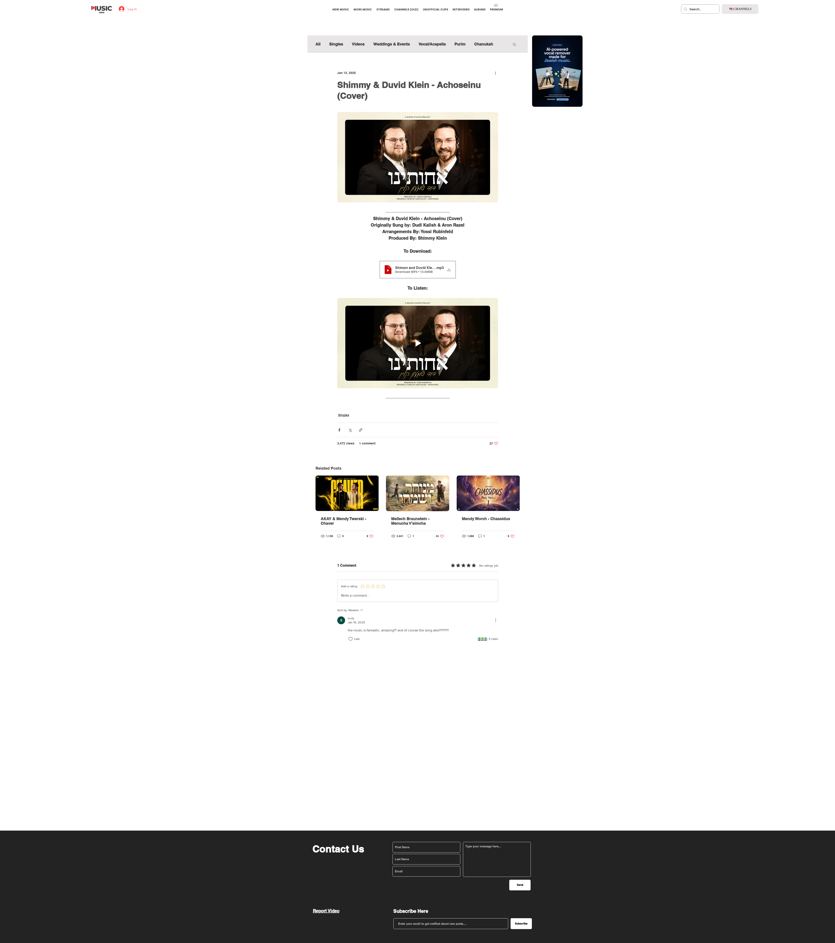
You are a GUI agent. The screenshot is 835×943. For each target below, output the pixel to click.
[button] (417, 389)
